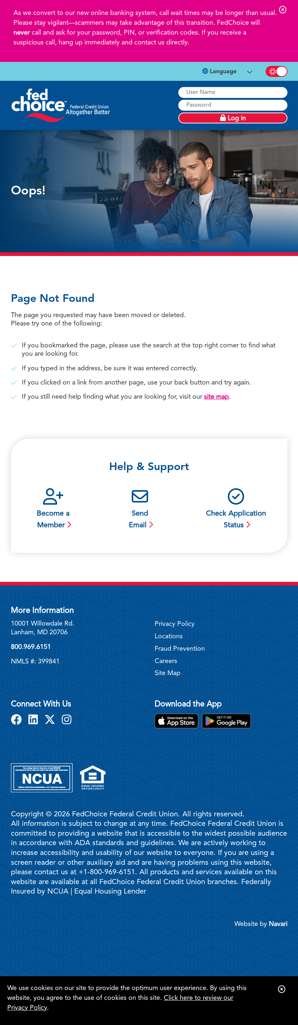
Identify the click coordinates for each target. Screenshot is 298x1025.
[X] (51, 720)
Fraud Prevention (180, 649)
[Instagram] (66, 720)
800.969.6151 (31, 647)
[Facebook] (18, 720)
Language (222, 72)
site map (216, 397)
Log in (236, 118)
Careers (166, 661)
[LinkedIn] (34, 720)
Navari (278, 924)
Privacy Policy (175, 624)
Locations (169, 636)
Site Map (167, 673)
